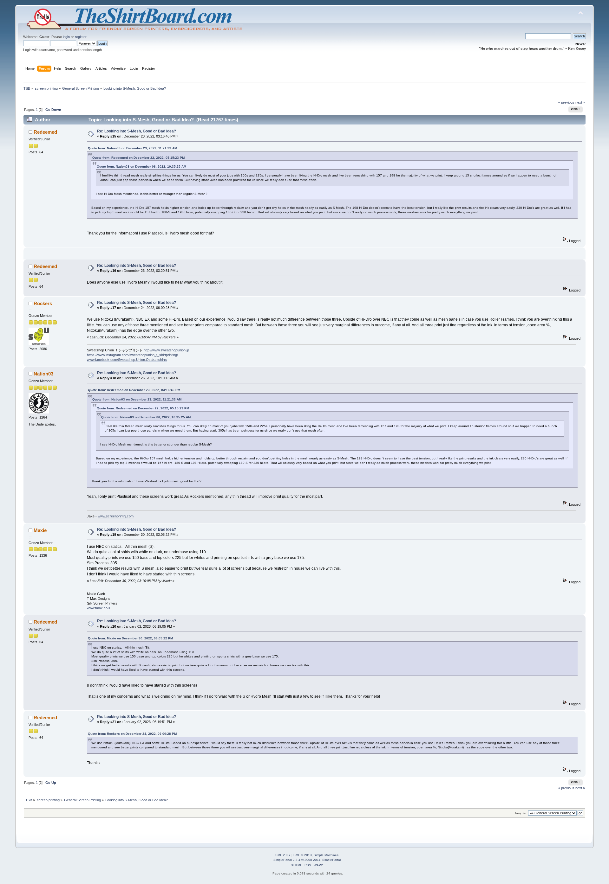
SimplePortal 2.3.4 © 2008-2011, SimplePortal (307, 860)
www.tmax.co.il (98, 608)
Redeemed (45, 132)
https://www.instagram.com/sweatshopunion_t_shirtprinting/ (132, 355)
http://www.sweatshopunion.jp (166, 350)
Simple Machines (326, 855)
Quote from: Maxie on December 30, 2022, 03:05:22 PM (130, 638)
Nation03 (43, 373)
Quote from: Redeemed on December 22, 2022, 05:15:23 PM (138, 157)
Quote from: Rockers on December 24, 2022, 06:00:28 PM (132, 733)
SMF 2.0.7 (283, 855)
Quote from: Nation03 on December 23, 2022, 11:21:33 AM (132, 148)
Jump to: (520, 813)
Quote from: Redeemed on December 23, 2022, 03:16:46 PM (134, 390)
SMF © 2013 (302, 855)
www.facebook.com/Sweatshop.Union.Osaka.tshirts (127, 360)
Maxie (40, 530)
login (66, 37)
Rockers (43, 303)
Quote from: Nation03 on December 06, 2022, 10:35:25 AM (141, 166)
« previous (566, 102)
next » (580, 102)
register (80, 37)
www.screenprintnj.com (116, 516)
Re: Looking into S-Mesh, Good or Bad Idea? (136, 131)
